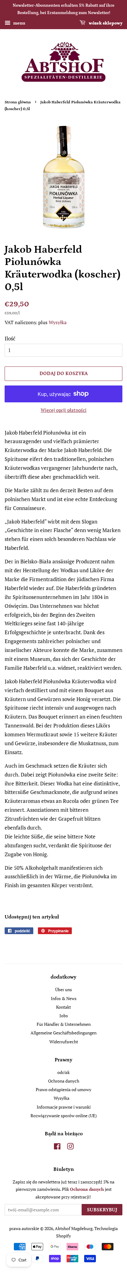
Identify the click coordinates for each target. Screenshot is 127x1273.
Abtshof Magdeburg (73, 1228)
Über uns (63, 989)
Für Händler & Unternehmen (64, 1024)
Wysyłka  (60, 322)
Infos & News (63, 998)
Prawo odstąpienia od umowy (63, 1089)
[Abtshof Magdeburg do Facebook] (57, 1147)
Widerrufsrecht (63, 1042)
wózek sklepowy (105, 23)
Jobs (63, 1015)
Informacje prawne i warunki (64, 1107)
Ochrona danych (63, 1081)
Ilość (10, 338)
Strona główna (18, 102)
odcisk (63, 1072)
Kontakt (63, 1007)
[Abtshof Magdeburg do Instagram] (70, 1147)
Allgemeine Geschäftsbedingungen (63, 1033)
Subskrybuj (102, 1210)
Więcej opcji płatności (64, 410)
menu (18, 23)
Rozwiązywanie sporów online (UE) (64, 1115)
